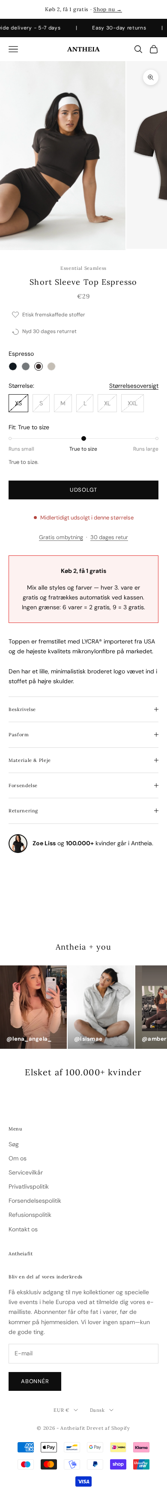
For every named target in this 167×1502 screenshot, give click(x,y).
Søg (14, 1144)
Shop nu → (107, 9)
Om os (18, 1158)
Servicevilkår (26, 1172)
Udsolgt (83, 489)
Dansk (97, 1410)
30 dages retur (109, 537)
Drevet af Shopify (108, 1428)
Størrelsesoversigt (133, 386)
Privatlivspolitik (29, 1186)
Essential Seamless (83, 268)
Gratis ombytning (61, 537)
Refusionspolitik (30, 1215)
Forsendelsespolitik (35, 1200)
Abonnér (35, 1381)
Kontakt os (23, 1229)
